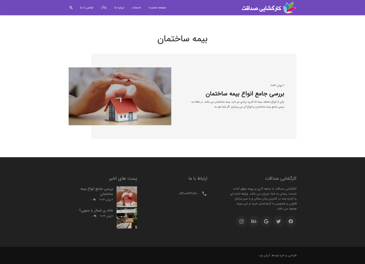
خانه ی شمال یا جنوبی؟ (96, 210)
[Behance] (254, 221)
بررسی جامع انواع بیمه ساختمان (245, 94)
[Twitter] (278, 221)
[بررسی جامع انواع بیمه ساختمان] (120, 96)
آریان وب (264, 255)
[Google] (266, 221)
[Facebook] (291, 221)
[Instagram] (241, 221)
